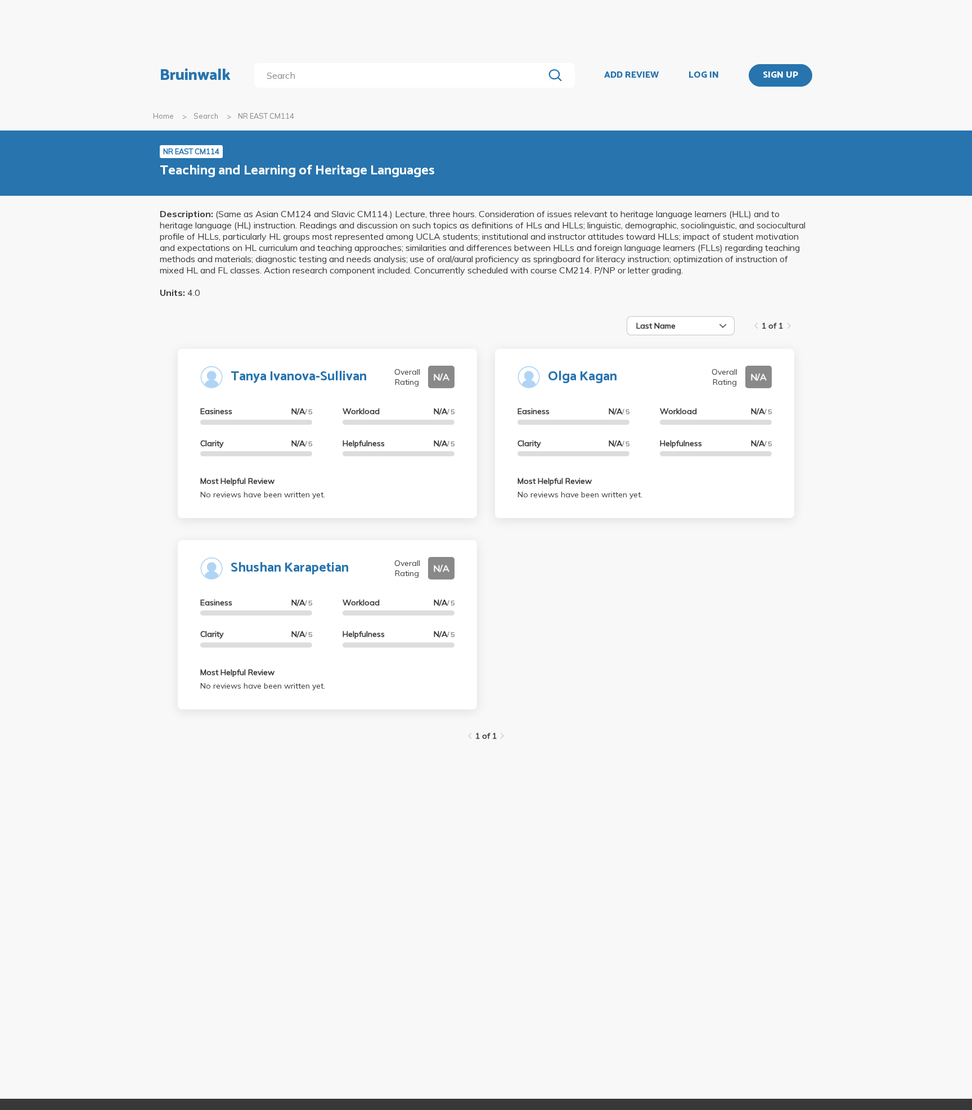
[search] (401, 75)
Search (206, 115)
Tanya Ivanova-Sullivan (299, 377)
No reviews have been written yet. (262, 494)
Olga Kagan (582, 377)
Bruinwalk (195, 75)
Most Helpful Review (237, 481)
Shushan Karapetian (290, 568)
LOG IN (703, 75)
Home (163, 115)
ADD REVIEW (631, 75)
